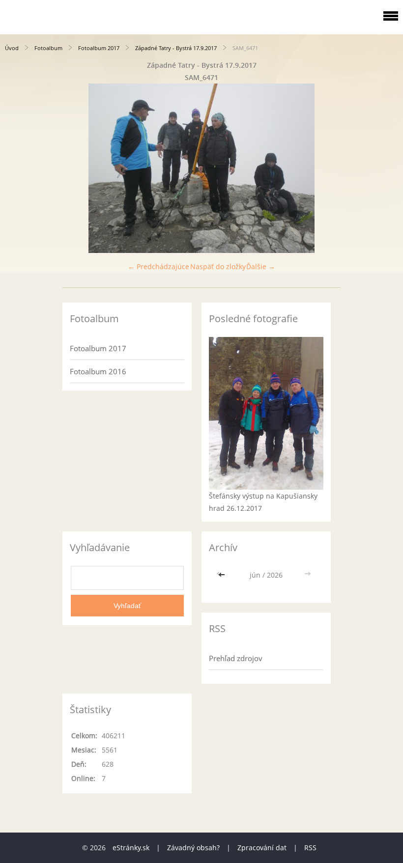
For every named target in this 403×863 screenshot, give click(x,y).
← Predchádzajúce (158, 266)
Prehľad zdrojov (235, 658)
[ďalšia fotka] (387, 168)
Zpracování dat (262, 847)
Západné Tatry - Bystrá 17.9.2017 (176, 48)
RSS (310, 847)
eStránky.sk (131, 847)
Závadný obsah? (193, 847)
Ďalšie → (260, 266)
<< (223, 575)
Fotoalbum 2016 (98, 371)
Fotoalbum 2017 (98, 48)
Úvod (12, 48)
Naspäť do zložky (218, 266)
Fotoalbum (48, 48)
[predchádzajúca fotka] (16, 168)
